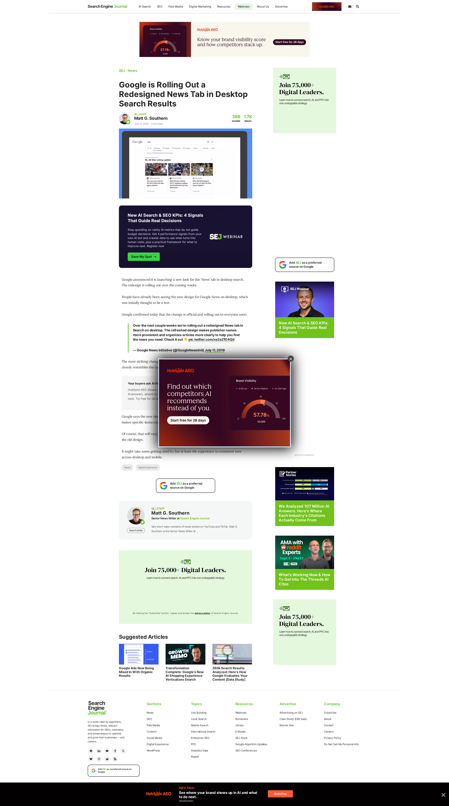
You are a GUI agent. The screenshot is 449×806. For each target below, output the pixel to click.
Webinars (244, 6)
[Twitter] (123, 751)
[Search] (357, 7)
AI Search (145, 6)
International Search (203, 731)
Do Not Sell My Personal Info (341, 744)
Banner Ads (287, 725)
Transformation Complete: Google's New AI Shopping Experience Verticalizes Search (185, 673)
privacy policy (202, 613)
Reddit (195, 756)
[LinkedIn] (99, 751)
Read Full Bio (136, 530)
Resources (223, 6)
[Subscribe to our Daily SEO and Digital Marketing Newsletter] (350, 7)
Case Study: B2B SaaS (293, 719)
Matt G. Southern (151, 118)
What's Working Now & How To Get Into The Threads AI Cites (304, 579)
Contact (328, 725)
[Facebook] (115, 751)
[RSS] (115, 759)
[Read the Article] (139, 654)
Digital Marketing (200, 6)
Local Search (199, 719)
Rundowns (241, 719)
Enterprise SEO (200, 738)
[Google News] (91, 751)
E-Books (240, 731)
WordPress (153, 750)
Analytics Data (199, 750)
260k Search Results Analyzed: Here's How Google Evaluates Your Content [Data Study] (229, 673)
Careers (329, 731)
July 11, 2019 (215, 350)
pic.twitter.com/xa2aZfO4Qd (211, 340)
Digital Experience (147, 467)
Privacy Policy (332, 738)
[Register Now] (304, 299)
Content (151, 731)
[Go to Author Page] (124, 118)
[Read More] (304, 483)
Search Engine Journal (195, 518)
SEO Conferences (246, 750)
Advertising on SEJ (291, 712)
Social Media (154, 738)
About (327, 719)
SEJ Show (241, 738)
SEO (159, 6)
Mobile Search (199, 725)
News (127, 467)
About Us (263, 6)
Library (239, 725)
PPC (193, 744)
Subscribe (330, 712)
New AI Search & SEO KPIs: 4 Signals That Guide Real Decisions (304, 328)
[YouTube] (107, 751)
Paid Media (175, 6)
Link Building (198, 712)
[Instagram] (99, 759)
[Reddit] (107, 759)
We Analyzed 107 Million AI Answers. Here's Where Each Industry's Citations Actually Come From (304, 513)
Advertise (281, 6)
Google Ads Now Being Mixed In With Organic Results (136, 671)
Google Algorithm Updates (251, 744)
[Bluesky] (91, 759)
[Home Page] (108, 7)
